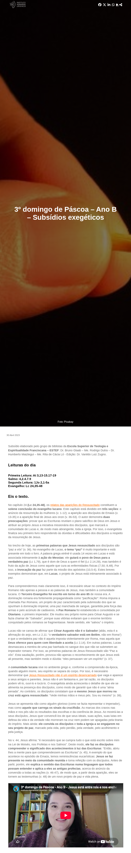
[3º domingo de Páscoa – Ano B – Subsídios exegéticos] (120, 5)
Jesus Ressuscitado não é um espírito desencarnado (63, 675)
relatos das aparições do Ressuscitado (75, 505)
